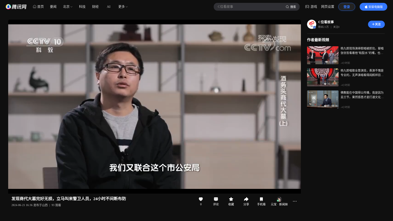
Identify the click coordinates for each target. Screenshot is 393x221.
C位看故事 (326, 22)
